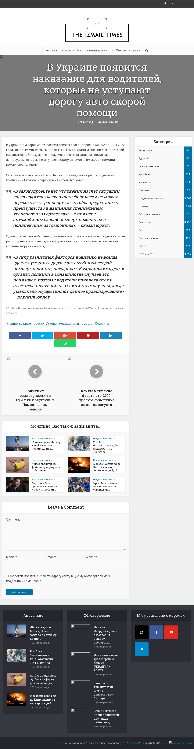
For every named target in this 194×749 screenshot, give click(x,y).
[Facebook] (156, 632)
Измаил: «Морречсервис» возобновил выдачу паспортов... (105, 634)
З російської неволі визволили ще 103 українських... (106, 486)
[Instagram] (142, 632)
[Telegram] (142, 649)
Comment (13, 519)
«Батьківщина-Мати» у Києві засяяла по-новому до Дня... (46, 445)
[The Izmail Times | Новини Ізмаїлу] (97, 34)
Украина (102, 323)
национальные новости (26, 323)
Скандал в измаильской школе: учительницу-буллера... (104, 690)
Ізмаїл (65, 50)
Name (11, 557)
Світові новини (128, 50)
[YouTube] (171, 632)
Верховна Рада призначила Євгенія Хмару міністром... (45, 486)
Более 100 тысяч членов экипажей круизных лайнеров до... (106, 716)
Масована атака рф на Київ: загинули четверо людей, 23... (106, 467)
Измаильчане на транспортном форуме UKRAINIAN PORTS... (106, 662)
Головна (50, 50)
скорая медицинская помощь (70, 323)
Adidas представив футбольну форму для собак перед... (46, 467)
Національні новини (93, 50)
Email (51, 557)
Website (91, 557)
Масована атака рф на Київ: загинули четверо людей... (43, 699)
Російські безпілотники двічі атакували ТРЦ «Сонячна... (106, 447)
